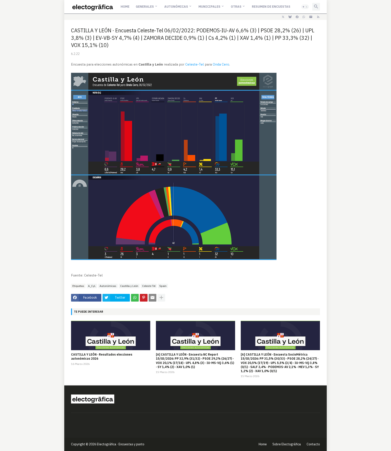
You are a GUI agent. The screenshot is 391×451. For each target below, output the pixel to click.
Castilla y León (129, 286)
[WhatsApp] (135, 298)
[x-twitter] (283, 17)
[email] (310, 17)
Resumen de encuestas (271, 7)
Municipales (209, 7)
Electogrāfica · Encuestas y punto (120, 444)
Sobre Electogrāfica (286, 444)
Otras (236, 7)
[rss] (318, 17)
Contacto (313, 444)
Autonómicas (176, 7)
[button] (305, 7)
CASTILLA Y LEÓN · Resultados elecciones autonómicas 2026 (101, 356)
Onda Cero (221, 64)
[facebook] (297, 17)
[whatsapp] (304, 17)
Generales (145, 7)
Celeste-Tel (194, 64)
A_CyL (92, 286)
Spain (163, 286)
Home (125, 7)
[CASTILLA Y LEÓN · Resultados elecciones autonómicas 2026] (110, 335)
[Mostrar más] (161, 298)
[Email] (152, 298)
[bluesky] (290, 17)
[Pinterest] (144, 298)
